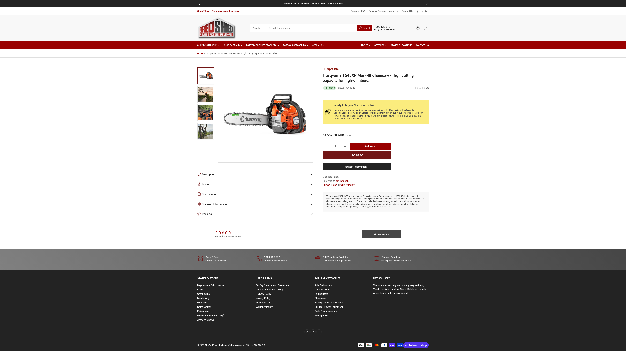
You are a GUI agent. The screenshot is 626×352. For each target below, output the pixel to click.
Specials (317, 45)
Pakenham (203, 311)
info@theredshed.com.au (386, 29)
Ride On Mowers (323, 285)
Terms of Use (263, 302)
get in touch (342, 180)
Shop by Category (207, 45)
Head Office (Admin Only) (210, 315)
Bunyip (200, 289)
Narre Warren (204, 306)
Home (200, 53)
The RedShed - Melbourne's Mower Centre (224, 345)
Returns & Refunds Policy (269, 289)
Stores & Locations (401, 45)
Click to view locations (215, 260)
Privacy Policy (330, 184)
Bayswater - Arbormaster (210, 285)
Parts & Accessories (294, 45)
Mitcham (202, 302)
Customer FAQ (358, 11)
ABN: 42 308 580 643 (255, 345)
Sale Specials (322, 315)
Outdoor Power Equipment (329, 306)
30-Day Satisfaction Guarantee (272, 285)
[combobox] (320, 28)
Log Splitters (321, 294)
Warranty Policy (264, 306)
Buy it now (357, 154)
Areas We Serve (205, 319)
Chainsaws (320, 298)
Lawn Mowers (322, 289)
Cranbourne (203, 294)
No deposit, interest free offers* (396, 260)
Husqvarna (331, 69)
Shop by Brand (232, 45)
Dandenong (203, 298)
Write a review (381, 234)
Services (379, 45)
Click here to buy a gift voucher (337, 260)
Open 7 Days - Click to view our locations (218, 11)
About (364, 45)
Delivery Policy (347, 184)
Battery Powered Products (261, 45)
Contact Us (407, 11)
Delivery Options (377, 11)
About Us (393, 11)
